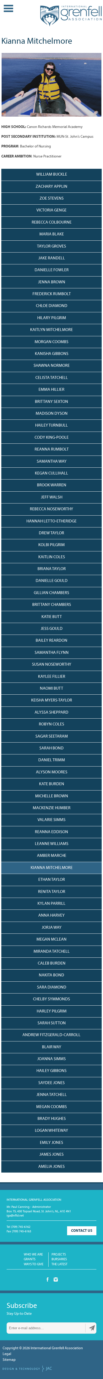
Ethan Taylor (51, 880)
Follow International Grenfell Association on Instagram (56, 1279)
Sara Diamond (51, 987)
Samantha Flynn (52, 653)
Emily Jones (51, 1143)
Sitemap (9, 1360)
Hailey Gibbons (51, 1071)
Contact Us (81, 1231)
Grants (29, 1259)
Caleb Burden (51, 963)
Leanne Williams (51, 844)
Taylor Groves (51, 246)
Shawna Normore (52, 366)
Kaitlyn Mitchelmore (51, 330)
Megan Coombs (51, 1107)
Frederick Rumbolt (51, 294)
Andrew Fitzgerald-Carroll (51, 1035)
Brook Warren (51, 485)
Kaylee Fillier (51, 677)
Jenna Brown (51, 282)
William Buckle (51, 174)
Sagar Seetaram (51, 736)
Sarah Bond (51, 748)
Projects (59, 1254)
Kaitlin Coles (51, 557)
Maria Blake (51, 234)
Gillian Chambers (51, 593)
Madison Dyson (52, 414)
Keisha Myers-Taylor (51, 700)
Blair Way (51, 1047)
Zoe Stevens (52, 198)
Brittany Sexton (51, 402)
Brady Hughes (52, 1119)
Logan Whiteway (51, 1131)
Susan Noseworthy (51, 665)
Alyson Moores (51, 772)
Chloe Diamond (51, 306)
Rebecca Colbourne (52, 222)
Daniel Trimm (51, 760)
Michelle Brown (51, 796)
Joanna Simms (51, 1059)
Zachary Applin (51, 187)
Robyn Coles (51, 724)
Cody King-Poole (52, 438)
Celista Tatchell (51, 378)
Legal (7, 1354)
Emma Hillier (51, 390)
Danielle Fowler (52, 270)
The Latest (59, 1264)
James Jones (51, 1155)
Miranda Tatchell (52, 952)
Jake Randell (51, 258)
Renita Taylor (51, 892)
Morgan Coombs (51, 342)
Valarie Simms (51, 820)
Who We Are (33, 1254)
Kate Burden (51, 784)
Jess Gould (52, 629)
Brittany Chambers (51, 605)
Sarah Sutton (52, 1023)
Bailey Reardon (51, 641)
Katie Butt (51, 617)
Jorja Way (52, 928)
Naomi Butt (51, 688)
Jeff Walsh (51, 497)
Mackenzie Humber (52, 808)
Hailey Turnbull (51, 425)
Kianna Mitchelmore (52, 868)
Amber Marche (51, 856)
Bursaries (59, 1259)
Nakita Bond (51, 975)
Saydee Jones (51, 1083)
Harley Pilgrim (52, 1011)
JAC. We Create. (27, 1369)
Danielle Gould (52, 581)
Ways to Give (33, 1264)
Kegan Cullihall (51, 473)
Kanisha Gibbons (51, 354)
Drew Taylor (51, 533)
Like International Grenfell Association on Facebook (47, 1279)
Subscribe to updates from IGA (92, 1328)
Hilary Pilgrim (51, 318)
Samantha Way (52, 461)
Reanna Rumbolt (52, 449)
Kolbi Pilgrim (51, 545)
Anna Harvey (51, 915)
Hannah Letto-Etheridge (51, 521)
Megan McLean (51, 939)
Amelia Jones (51, 1167)
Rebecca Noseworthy (51, 509)
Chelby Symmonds (51, 999)
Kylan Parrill (51, 904)
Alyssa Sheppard (51, 712)
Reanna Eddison (51, 832)
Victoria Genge (51, 210)
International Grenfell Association (71, 18)
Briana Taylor (52, 569)
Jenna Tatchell (51, 1095)
